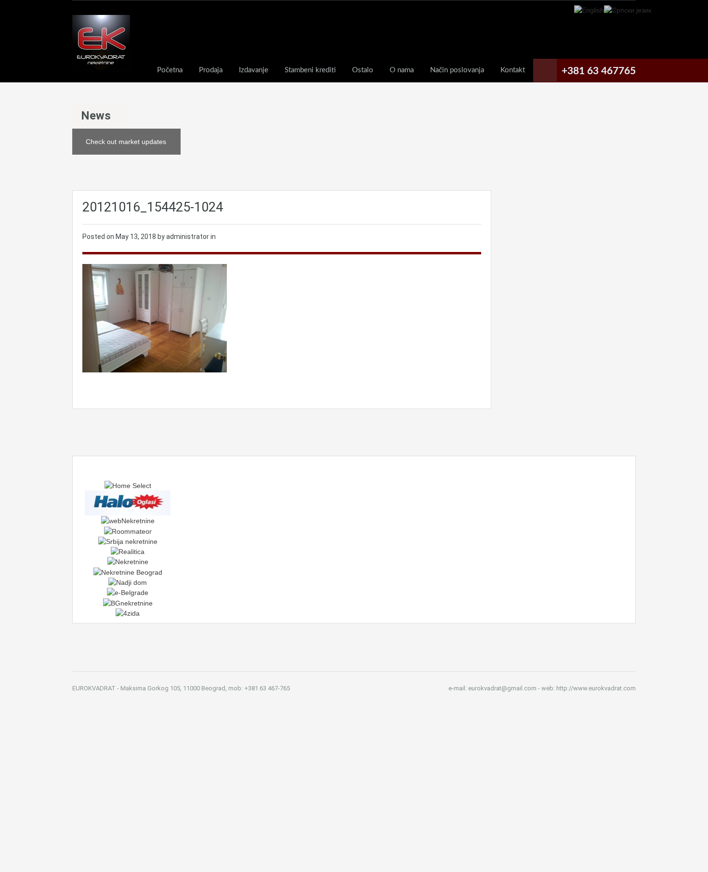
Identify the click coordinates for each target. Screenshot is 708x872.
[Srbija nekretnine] (127, 541)
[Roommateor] (128, 530)
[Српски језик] (627, 9)
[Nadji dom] (127, 582)
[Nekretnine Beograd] (127, 571)
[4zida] (128, 613)
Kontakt (512, 70)
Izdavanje (253, 70)
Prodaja (211, 70)
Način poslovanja (457, 70)
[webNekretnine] (128, 520)
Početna (170, 70)
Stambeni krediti (310, 70)
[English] (589, 9)
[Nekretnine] (127, 561)
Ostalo (362, 70)
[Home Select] (128, 485)
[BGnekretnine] (128, 602)
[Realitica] (127, 551)
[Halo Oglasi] (127, 502)
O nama (402, 70)
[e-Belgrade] (127, 592)
